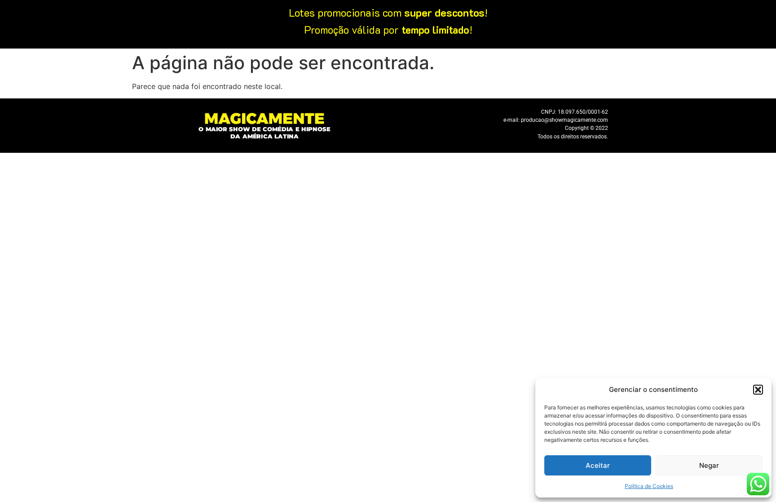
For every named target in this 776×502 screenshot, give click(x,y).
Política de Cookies (649, 486)
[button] (758, 389)
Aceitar (598, 465)
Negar (709, 465)
